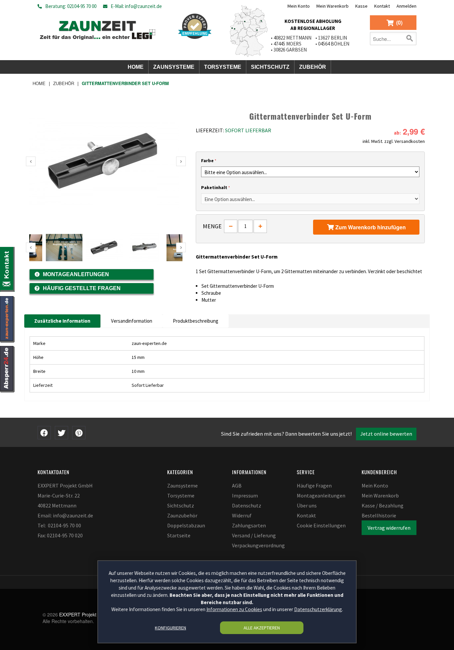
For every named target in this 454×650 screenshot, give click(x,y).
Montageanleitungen (321, 495)
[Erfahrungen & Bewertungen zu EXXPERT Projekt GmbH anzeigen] (194, 26)
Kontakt (382, 6)
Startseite (178, 535)
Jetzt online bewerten (386, 433)
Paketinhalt (214, 187)
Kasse (361, 6)
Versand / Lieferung (254, 535)
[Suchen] (409, 38)
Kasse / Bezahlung (382, 505)
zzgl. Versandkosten (404, 141)
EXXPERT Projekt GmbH (85, 614)
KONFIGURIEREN (170, 628)
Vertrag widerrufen (389, 527)
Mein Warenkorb (332, 6)
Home (39, 83)
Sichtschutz (180, 505)
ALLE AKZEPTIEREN (262, 628)
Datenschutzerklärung (318, 609)
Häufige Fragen (314, 485)
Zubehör (63, 83)
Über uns (307, 505)
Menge (212, 226)
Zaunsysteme (182, 485)
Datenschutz (246, 505)
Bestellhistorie (379, 515)
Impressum (245, 495)
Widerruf (242, 515)
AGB (237, 485)
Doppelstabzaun (186, 525)
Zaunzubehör (182, 515)
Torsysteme (180, 495)
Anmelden (406, 6)
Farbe (207, 160)
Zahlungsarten (249, 525)
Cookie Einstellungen (321, 525)
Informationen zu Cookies (234, 609)
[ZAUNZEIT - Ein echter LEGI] (97, 29)
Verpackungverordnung (258, 545)
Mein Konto (298, 6)
